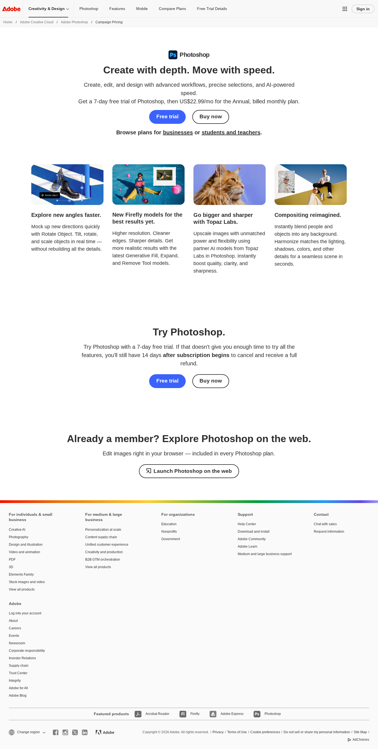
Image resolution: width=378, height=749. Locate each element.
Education (169, 524)
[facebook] (55, 732)
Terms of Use (237, 732)
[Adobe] (11, 8)
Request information (329, 531)
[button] (344, 8)
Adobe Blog (18, 695)
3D (11, 567)
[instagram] (65, 732)
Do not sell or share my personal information (317, 732)
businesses (178, 132)
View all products (22, 589)
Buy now (211, 116)
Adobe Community (252, 539)
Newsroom (17, 643)
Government (170, 539)
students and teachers (231, 132)
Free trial (167, 116)
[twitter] (75, 732)
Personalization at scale (103, 530)
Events (14, 636)
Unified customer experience (106, 545)
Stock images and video (27, 582)
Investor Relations (22, 658)
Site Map (360, 732)
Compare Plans (172, 8)
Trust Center (18, 673)
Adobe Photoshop (74, 22)
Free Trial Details (212, 8)
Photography (18, 537)
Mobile (142, 8)
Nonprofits (169, 531)
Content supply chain (101, 537)
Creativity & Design (47, 8)
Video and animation (24, 552)
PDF (12, 559)
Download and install (254, 531)
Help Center (247, 524)
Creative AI (17, 530)
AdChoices (361, 740)
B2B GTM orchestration (102, 559)
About (13, 621)
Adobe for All (18, 688)
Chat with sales (325, 524)
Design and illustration (26, 545)
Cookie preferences (265, 732)
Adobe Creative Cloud (36, 22)
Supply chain (19, 666)
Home (7, 22)
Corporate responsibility (27, 651)
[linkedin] (84, 732)
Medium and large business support (265, 554)
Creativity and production (104, 552)
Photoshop (88, 8)
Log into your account (25, 613)
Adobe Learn (247, 546)
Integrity (15, 681)
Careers (15, 628)
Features (117, 8)
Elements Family (21, 574)
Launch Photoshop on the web (193, 471)
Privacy (218, 732)
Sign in (363, 9)
